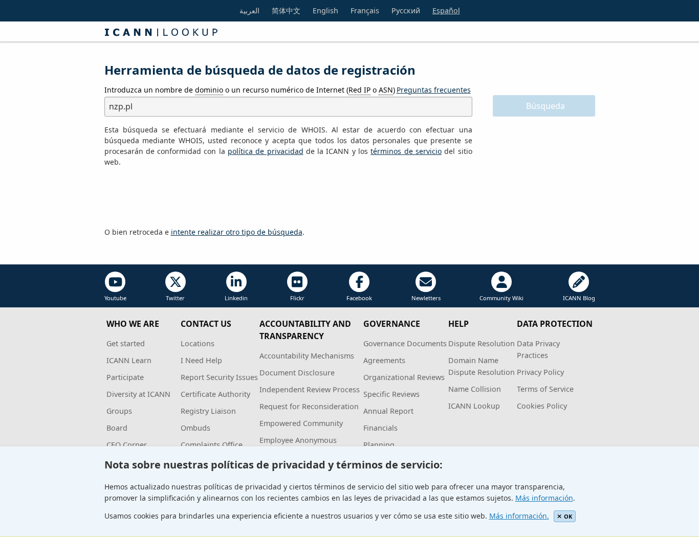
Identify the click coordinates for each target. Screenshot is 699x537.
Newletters (426, 298)
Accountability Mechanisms (306, 356)
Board (116, 428)
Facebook (359, 298)
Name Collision (474, 389)
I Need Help (201, 360)
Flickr (297, 298)
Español (446, 10)
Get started (125, 343)
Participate (125, 377)
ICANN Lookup (474, 406)
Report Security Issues (219, 377)
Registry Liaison (208, 411)
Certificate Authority (215, 394)
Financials (380, 428)
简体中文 (286, 10)
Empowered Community (301, 423)
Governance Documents (405, 343)
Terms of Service (545, 389)
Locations (197, 343)
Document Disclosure (297, 372)
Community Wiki (501, 298)
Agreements (384, 360)
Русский (405, 10)
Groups (119, 411)
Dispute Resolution (481, 343)
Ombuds (195, 428)
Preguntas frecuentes (434, 90)
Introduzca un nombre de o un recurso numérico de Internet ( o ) (249, 90)
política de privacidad (265, 151)
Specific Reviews (391, 394)
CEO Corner (126, 445)
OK (568, 516)
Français (365, 10)
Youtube (115, 298)
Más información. (519, 516)
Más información (544, 498)
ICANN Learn (128, 360)
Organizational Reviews (404, 377)
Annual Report (388, 411)
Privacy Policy (540, 372)
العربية (249, 10)
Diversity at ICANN (138, 394)
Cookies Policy (542, 406)
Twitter (175, 298)
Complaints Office (212, 445)
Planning (379, 445)
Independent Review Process (309, 389)
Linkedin (236, 298)
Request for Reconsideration (309, 406)
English (325, 10)
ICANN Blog (579, 298)
